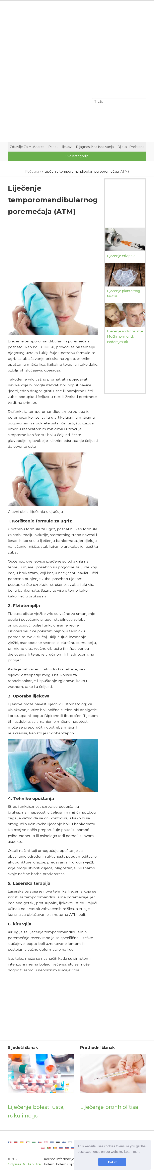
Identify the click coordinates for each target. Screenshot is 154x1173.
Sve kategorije (77, 156)
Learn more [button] (132, 1151)
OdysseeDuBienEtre (24, 1164)
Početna (32, 171)
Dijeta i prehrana (131, 147)
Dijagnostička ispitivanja (95, 147)
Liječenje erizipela (121, 256)
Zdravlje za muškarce (27, 147)
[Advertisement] (77, 37)
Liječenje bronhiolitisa (109, 1107)
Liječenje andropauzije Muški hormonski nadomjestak (125, 336)
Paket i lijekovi (60, 147)
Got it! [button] (112, 1162)
